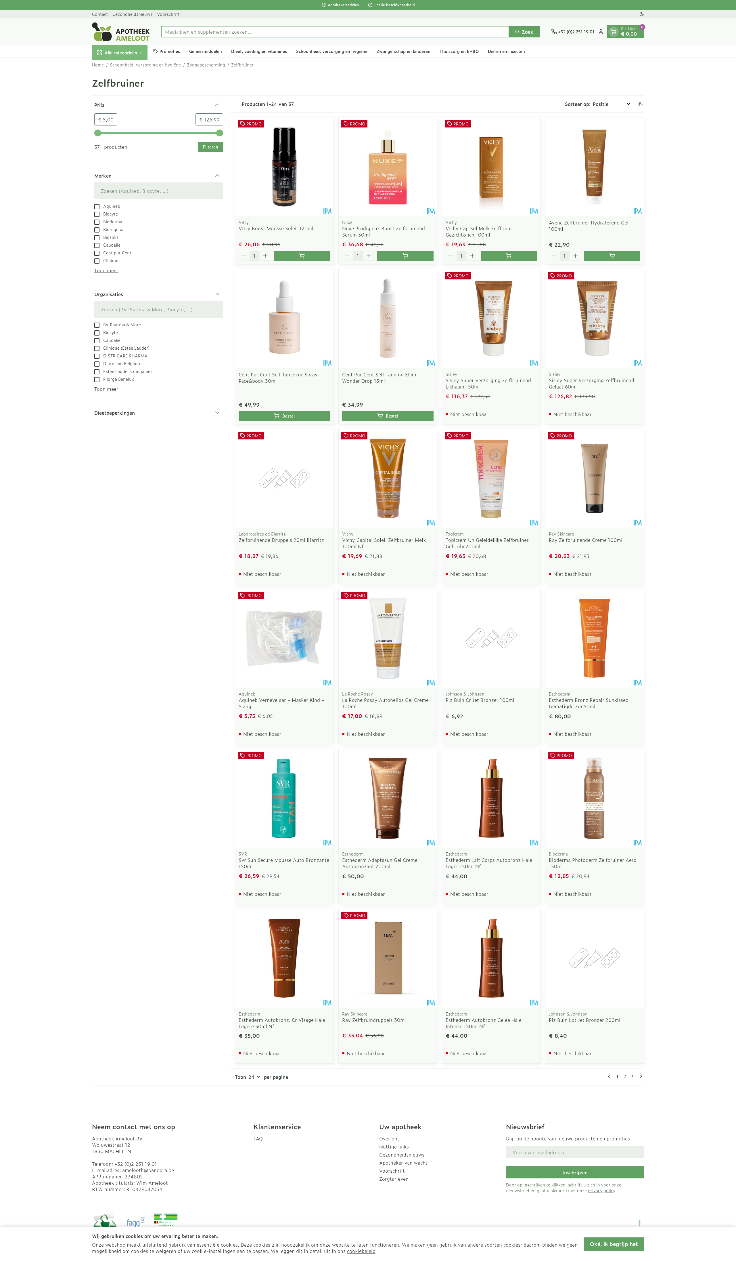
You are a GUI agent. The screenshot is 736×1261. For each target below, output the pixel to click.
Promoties (170, 51)
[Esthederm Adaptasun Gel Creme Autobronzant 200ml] (388, 798)
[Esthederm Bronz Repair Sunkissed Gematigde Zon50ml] (594, 638)
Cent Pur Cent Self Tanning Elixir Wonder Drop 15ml (379, 377)
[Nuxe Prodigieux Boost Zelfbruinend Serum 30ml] (388, 166)
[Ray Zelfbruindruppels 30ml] (388, 958)
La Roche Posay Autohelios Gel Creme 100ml (385, 703)
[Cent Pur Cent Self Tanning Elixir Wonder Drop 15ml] (388, 318)
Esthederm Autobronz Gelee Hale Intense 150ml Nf (484, 1023)
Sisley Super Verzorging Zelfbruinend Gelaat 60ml (591, 383)
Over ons (389, 1138)
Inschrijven (575, 1172)
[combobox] (335, 31)
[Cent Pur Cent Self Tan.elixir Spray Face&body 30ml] (284, 318)
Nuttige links (394, 1146)
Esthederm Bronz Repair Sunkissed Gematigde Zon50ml (588, 703)
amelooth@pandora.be (148, 1170)
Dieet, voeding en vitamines (259, 51)
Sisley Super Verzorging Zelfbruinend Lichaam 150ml (488, 383)
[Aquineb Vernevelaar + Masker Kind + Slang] (284, 638)
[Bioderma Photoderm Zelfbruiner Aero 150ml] (594, 798)
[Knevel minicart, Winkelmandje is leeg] (613, 31)
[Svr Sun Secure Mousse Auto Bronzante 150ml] (284, 798)
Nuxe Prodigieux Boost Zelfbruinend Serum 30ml (383, 231)
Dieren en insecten (506, 51)
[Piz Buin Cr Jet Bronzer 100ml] (491, 638)
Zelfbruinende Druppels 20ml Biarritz (281, 539)
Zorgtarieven (394, 1179)
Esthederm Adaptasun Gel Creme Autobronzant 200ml (379, 863)
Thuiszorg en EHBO (459, 51)
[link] (610, 1076)
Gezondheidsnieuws (132, 14)
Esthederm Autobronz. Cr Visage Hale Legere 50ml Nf (282, 1023)
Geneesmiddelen (205, 51)
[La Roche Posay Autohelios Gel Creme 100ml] (388, 638)
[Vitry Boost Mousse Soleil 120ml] (284, 166)
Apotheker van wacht (403, 1162)
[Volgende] (640, 1076)
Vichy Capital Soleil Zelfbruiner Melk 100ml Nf (384, 543)
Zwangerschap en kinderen (403, 51)
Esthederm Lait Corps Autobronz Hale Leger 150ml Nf (489, 863)
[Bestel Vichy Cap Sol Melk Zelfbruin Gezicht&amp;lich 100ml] (509, 256)
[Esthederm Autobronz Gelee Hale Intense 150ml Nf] (491, 958)
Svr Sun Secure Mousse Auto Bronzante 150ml (284, 863)
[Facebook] (639, 1223)
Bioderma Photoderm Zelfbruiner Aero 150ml (593, 863)
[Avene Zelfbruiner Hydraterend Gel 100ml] (594, 166)
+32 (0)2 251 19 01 (135, 1163)
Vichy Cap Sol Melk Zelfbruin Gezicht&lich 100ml (479, 231)
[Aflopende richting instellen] (640, 104)
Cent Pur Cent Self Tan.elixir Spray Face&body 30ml (278, 377)
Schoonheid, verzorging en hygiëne (331, 51)
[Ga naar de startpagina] (121, 31)
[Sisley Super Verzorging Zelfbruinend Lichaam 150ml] (491, 318)
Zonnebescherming (206, 65)
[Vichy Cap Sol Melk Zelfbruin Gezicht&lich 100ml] (491, 166)
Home (98, 65)
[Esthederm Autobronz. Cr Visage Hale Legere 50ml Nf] (284, 958)
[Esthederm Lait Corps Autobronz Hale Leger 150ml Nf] (491, 798)
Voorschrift (168, 14)
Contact (100, 14)
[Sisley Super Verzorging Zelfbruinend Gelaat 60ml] (594, 318)
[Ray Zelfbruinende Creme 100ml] (594, 478)
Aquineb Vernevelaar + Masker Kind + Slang (281, 703)
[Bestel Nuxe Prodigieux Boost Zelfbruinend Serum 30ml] (405, 256)
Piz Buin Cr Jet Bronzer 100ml (480, 699)
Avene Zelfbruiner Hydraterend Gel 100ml (588, 225)
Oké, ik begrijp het (614, 1244)
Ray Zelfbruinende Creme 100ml (585, 539)
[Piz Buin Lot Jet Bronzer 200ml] (594, 958)
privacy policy (601, 1190)
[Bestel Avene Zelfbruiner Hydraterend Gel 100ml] (612, 256)
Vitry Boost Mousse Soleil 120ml (276, 228)
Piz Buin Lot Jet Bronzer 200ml (584, 1019)
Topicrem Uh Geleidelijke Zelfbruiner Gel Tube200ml (487, 543)
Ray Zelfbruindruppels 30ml (374, 1019)
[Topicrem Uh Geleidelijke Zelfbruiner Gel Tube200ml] (491, 478)
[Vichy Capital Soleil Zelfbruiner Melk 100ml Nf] (388, 478)
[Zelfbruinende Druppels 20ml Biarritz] (284, 478)
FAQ (258, 1138)
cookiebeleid (361, 1250)
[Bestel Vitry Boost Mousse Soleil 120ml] (302, 256)
